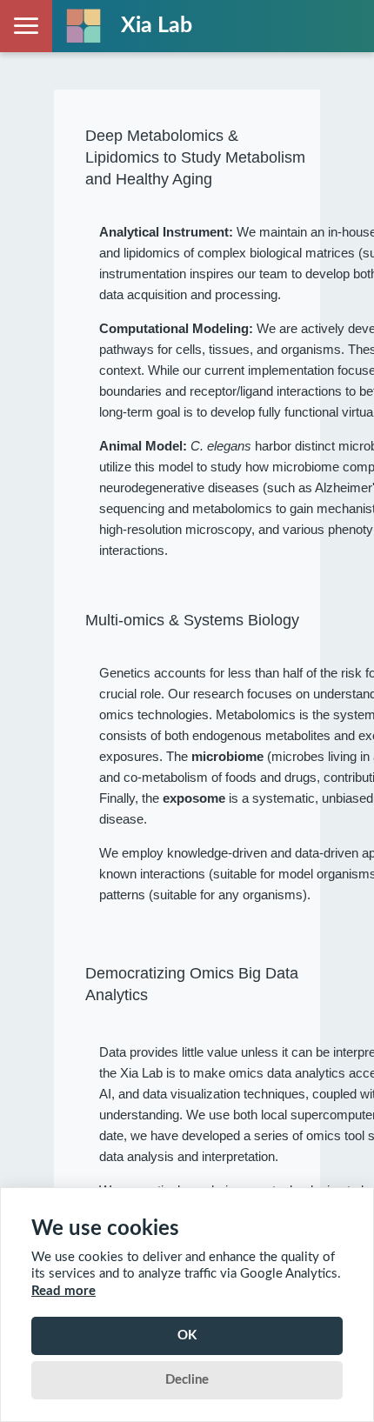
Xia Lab (156, 26)
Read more (63, 1291)
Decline (187, 1379)
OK (187, 1335)
